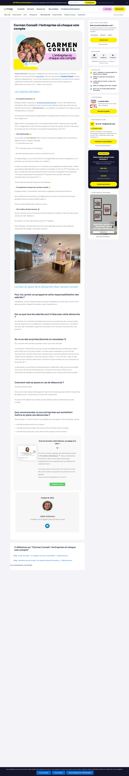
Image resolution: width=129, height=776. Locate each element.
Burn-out (7, 15)
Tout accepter (43, 773)
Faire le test (104, 40)
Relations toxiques (69, 15)
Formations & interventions (70, 9)
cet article (40, 76)
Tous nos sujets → (119, 15)
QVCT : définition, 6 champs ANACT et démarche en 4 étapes (105, 73)
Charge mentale (57, 15)
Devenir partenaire (103, 184)
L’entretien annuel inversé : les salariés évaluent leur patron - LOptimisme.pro (45, 560)
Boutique (108, 9)
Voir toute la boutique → (103, 236)
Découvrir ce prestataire (103, 141)
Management (33, 15)
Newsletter (119, 9)
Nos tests (30, 9)
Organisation (81, 15)
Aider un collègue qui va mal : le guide (105, 85)
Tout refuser (58, 773)
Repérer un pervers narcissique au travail (104, 77)
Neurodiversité (45, 15)
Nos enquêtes (53, 9)
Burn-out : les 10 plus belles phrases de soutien (104, 89)
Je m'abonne (90, 2)
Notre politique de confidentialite (80, 773)
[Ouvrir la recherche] (99, 9)
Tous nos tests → (103, 44)
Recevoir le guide (104, 111)
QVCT (25, 15)
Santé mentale (17, 15)
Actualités (21, 9)
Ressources (41, 9)
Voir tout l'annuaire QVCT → (103, 145)
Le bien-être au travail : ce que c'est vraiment (104, 82)
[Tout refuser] (127, 771)
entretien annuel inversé (46, 103)
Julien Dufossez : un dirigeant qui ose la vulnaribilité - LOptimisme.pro (43, 556)
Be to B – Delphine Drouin (105, 124)
